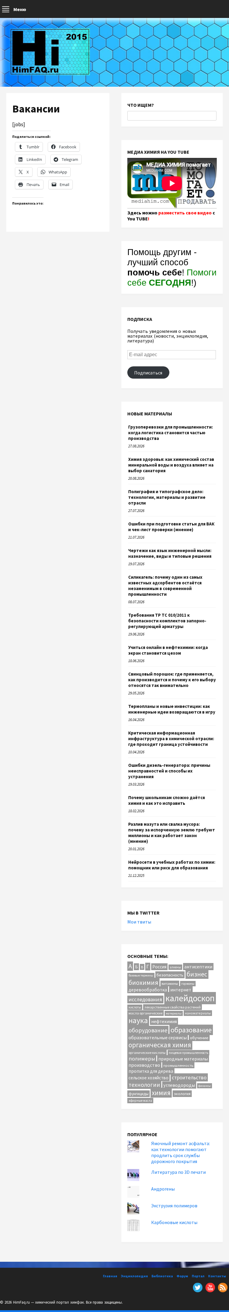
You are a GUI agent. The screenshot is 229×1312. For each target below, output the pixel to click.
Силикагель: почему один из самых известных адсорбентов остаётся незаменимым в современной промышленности (165, 585)
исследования (145, 999)
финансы (204, 1086)
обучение (199, 1037)
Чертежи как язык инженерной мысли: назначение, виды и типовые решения (169, 553)
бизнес (197, 974)
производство (144, 1065)
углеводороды (179, 1085)
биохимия (143, 982)
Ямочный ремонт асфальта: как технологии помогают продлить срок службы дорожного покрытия (180, 1152)
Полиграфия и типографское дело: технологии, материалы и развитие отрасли (166, 497)
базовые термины (141, 975)
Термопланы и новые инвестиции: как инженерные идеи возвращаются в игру (171, 709)
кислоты (135, 1007)
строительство (189, 1077)
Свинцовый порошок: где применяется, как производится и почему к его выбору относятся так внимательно (172, 679)
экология (182, 1093)
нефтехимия (164, 1021)
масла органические (146, 1013)
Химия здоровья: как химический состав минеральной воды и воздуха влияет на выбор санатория (171, 464)
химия (161, 1092)
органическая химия (160, 1044)
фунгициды (138, 1093)
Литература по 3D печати (178, 1172)
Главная (110, 1276)
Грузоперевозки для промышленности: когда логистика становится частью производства (170, 432)
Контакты (217, 1276)
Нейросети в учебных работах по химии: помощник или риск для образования (171, 865)
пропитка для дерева (151, 1071)
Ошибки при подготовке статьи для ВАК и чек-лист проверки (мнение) (171, 526)
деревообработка (148, 990)
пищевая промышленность (188, 1053)
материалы (174, 1013)
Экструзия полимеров (174, 1206)
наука (138, 1020)
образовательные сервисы (158, 1037)
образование (191, 1029)
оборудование (148, 1030)
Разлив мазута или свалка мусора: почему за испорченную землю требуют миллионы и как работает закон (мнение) (171, 832)
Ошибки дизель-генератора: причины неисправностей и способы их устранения (169, 770)
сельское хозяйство (148, 1078)
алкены (175, 967)
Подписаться (148, 373)
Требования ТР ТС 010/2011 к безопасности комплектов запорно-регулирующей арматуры (167, 620)
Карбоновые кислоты (174, 1222)
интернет (180, 990)
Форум (182, 1276)
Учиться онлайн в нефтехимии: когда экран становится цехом (168, 650)
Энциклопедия (134, 1276)
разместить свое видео (185, 213)
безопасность (170, 975)
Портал (198, 1276)
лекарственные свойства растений (172, 1007)
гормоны (187, 984)
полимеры (142, 1058)
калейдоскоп (190, 998)
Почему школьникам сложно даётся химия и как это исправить (166, 800)
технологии (144, 1084)
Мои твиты (139, 922)
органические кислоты (147, 1052)
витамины (170, 983)
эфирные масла (140, 1100)
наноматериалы (198, 1013)
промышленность (178, 1065)
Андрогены (163, 1189)
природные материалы (183, 1059)
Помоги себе (171, 277)
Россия (159, 967)
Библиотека (162, 1276)
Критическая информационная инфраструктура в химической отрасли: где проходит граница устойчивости (171, 738)
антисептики (198, 967)
